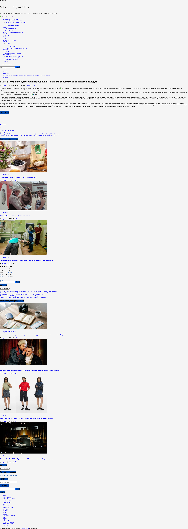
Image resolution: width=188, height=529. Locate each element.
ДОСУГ (5, 42)
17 (1, 274)
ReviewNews (25, 528)
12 (4, 272)
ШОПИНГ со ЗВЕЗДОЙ (12, 58)
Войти (4, 495)
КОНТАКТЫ (6, 51)
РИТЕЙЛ (5, 61)
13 (6, 272)
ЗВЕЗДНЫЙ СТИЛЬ (8, 54)
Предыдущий (29, 134)
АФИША (5, 33)
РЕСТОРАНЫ (16, 48)
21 (8, 274)
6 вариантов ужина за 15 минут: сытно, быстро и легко (18, 177)
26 (4, 276)
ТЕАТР (8, 45)
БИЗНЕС (5, 27)
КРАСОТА (14, 20)
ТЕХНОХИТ (8, 30)
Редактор (4, 85)
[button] (0, 132)
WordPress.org (7, 500)
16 (11, 272)
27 (6, 276)
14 (8, 272)
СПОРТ (8, 24)
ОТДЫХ (9, 50)
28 (8, 276)
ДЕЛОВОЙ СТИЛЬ (11, 29)
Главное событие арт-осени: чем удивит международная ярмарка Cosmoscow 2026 (24, 297)
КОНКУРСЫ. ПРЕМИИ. (9, 40)
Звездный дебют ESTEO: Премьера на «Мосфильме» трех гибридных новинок (23, 296)
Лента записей (7, 497)
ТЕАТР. (4, 367)
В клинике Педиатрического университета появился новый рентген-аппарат (26, 260)
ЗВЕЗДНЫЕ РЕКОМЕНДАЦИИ (14, 56)
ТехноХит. (5, 456)
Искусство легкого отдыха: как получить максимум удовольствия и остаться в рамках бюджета (28, 291)
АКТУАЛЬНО (4, 69)
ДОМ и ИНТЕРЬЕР (13, 32)
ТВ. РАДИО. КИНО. (11, 46)
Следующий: (29, 135)
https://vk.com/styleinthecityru (8, 475)
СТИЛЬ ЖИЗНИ (10, 19)
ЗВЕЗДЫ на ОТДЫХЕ (12, 59)
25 (3, 276)
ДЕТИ (4, 37)
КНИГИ (8, 43)
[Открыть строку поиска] (0, 65)
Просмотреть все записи (7, 130)
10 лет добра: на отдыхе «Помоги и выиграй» (15, 216)
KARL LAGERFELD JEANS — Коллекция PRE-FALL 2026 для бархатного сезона (22, 294)
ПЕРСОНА (6, 35)
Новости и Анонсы (12, 53)
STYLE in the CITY (15, 7)
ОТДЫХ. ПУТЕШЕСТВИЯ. (9, 332)
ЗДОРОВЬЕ (16, 22)
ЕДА (13, 25)
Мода (4, 415)
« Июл (1, 280)
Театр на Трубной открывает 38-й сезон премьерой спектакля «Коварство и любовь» (25, 293)
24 (1, 276)
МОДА (5, 38)
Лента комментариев (9, 498)
